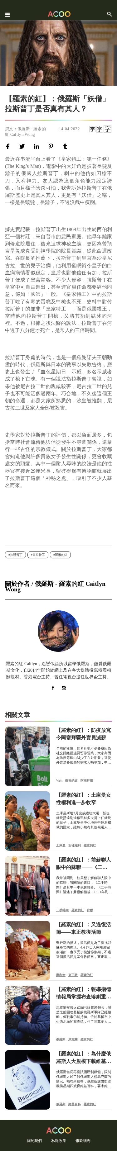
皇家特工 (38, 555)
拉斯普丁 (16, 555)
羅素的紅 (61, 555)
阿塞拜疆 (86, 780)
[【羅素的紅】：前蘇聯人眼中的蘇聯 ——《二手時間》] (27, 886)
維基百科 (74, 1104)
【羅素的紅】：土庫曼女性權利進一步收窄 (83, 798)
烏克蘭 (73, 1039)
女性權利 (74, 845)
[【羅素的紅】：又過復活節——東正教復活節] (27, 950)
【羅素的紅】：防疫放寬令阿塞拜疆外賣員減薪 (83, 733)
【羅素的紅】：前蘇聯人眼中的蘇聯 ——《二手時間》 (83, 864)
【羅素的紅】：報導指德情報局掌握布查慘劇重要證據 (83, 994)
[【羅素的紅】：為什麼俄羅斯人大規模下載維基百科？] (27, 1080)
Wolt (59, 780)
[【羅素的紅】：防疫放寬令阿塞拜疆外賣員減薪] (27, 756)
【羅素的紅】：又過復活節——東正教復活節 (83, 928)
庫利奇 (61, 975)
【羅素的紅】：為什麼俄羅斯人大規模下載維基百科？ (83, 1058)
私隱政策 (58, 1140)
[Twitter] (23, 146)
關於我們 (34, 1140)
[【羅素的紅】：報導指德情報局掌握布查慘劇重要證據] (27, 1015)
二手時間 (62, 910)
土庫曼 (61, 845)
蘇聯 (90, 910)
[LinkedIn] (38, 146)
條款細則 (83, 1140)
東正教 (73, 975)
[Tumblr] (66, 146)
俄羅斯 (61, 1039)
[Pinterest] (52, 146)
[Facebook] (9, 146)
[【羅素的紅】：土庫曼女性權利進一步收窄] (27, 821)
